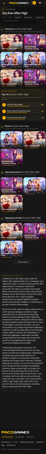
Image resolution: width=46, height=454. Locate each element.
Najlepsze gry (28, 17)
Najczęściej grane (22, 172)
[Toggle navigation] (4, 3)
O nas (15, 442)
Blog (2, 445)
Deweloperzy (11, 445)
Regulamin (40, 442)
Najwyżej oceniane (23, 218)
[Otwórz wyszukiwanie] (34, 3)
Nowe (17, 126)
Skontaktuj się (6, 442)
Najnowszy (18, 17)
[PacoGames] (15, 433)
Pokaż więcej (23, 262)
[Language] (41, 3)
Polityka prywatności (27, 442)
